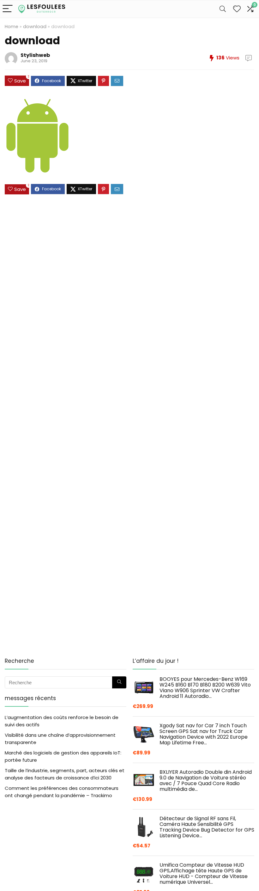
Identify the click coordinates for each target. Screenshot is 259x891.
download (34, 26)
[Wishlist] (237, 9)
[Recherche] (119, 682)
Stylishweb (35, 55)
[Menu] (7, 9)
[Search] (222, 9)
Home (11, 26)
